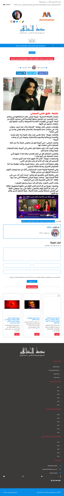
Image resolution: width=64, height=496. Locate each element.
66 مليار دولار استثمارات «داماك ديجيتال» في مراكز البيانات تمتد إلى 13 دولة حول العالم (52, 320)
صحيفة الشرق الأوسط (54, 370)
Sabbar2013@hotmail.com (50, 469)
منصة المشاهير (40, 492)
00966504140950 (52, 466)
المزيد (57, 334)
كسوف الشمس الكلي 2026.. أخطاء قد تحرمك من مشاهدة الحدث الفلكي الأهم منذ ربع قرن (12, 320)
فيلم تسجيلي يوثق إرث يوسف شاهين (33, 318)
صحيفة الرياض (56, 366)
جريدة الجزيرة (56, 374)
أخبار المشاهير (32, 53)
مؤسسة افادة (6, 492)
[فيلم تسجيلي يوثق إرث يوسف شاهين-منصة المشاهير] (32, 304)
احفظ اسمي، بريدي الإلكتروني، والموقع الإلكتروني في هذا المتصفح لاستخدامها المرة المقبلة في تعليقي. (34, 277)
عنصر (58, 387)
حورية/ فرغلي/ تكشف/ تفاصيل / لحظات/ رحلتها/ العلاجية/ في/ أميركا (38, 221)
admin (30, 67)
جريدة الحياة (56, 377)
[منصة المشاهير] (32, 29)
